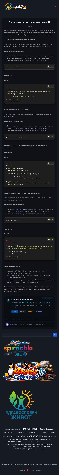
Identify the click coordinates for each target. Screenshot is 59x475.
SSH (9, 436)
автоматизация (23, 439)
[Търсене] (55, 335)
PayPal (15, 311)
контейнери (36, 444)
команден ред (42, 441)
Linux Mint (19, 432)
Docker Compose (47, 429)
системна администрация (23, 449)
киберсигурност (33, 442)
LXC (32, 432)
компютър (49, 442)
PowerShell (44, 432)
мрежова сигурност (13, 446)
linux (13, 432)
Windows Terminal (45, 436)
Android (12, 429)
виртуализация (35, 439)
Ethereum (39, 311)
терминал (35, 449)
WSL (51, 436)
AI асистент (7, 429)
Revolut (23, 311)
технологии (41, 449)
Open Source (37, 432)
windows (24, 436)
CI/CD (20, 429)
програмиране (27, 446)
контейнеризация (46, 444)
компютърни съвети (26, 444)
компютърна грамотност (14, 444)
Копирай (51, 66)
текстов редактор (17, 211)
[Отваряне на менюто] (55, 7)
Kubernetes (7, 432)
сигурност (46, 446)
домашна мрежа (45, 439)
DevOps (27, 428)
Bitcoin (30, 311)
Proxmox (51, 433)
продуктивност (37, 446)
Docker (35, 429)
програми (21, 446)
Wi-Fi (19, 436)
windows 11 (35, 436)
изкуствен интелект (14, 442)
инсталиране (24, 441)
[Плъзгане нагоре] (55, 470)
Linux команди (27, 432)
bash (16, 429)
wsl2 (54, 436)
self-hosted (5, 436)
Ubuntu (14, 436)
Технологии (12, 439)
